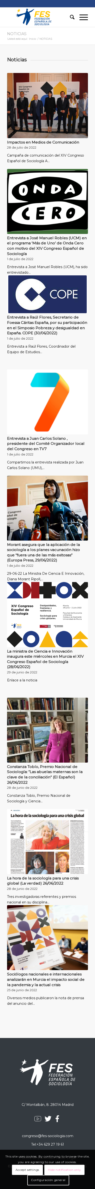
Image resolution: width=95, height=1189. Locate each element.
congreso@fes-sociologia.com (47, 1136)
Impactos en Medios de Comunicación (43, 142)
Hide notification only (64, 1170)
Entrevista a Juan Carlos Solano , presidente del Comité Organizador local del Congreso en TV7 (46, 443)
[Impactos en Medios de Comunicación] (47, 105)
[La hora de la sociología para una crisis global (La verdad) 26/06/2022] (47, 841)
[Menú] (81, 17)
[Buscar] (70, 17)
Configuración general (48, 1180)
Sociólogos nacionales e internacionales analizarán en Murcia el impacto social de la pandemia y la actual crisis (46, 979)
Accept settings (27, 1170)
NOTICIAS (17, 34)
